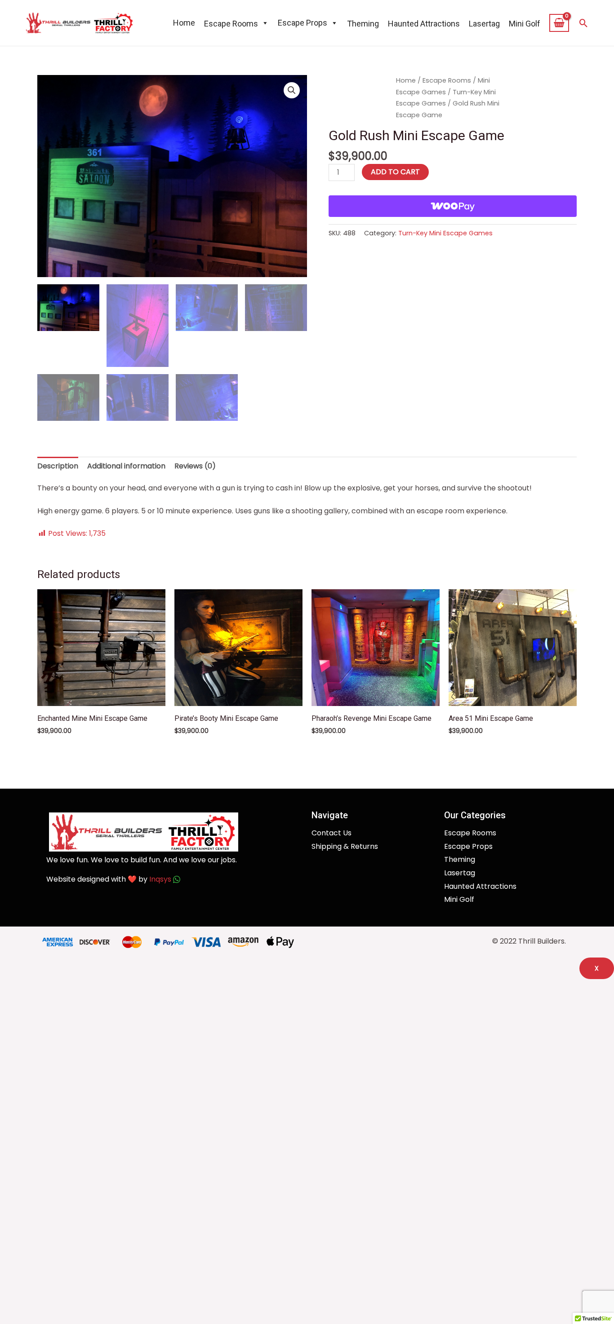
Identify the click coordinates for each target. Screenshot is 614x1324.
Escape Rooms (447, 80)
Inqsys (161, 879)
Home (184, 22)
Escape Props (302, 22)
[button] (583, 23)
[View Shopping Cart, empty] (559, 23)
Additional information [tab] (126, 466)
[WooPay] (453, 206)
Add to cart (395, 172)
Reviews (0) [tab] (195, 466)
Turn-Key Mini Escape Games (445, 233)
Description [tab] (57, 466)
